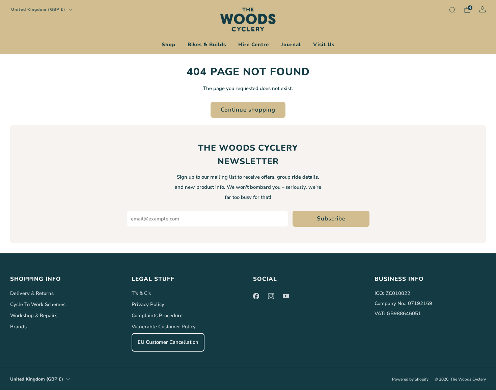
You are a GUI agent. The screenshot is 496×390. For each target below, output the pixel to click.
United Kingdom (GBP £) (38, 9)
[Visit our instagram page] (271, 296)
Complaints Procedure (157, 315)
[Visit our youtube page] (285, 296)
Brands (18, 326)
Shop (168, 44)
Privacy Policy (148, 304)
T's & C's (141, 293)
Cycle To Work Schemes (37, 304)
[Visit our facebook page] (256, 296)
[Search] (452, 9)
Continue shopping (248, 110)
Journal (291, 44)
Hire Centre (253, 44)
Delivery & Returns (32, 293)
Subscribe (331, 218)
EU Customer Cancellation (168, 342)
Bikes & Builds (207, 44)
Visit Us (323, 44)
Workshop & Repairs (33, 315)
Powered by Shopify (410, 379)
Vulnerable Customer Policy (164, 326)
